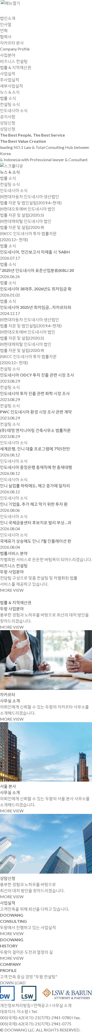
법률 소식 (8, 98)
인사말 (6, 24)
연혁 (4, 30)
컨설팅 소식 (10, 104)
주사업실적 (9, 79)
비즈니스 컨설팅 (14, 61)
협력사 (6, 36)
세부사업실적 (11, 85)
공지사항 (7, 116)
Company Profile (15, 48)
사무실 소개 (62, 1005)
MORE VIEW (12, 590)
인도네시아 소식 (14, 110)
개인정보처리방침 (15, 1005)
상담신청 (7, 128)
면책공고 (41, 1005)
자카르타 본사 (12, 42)
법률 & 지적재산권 (15, 67)
